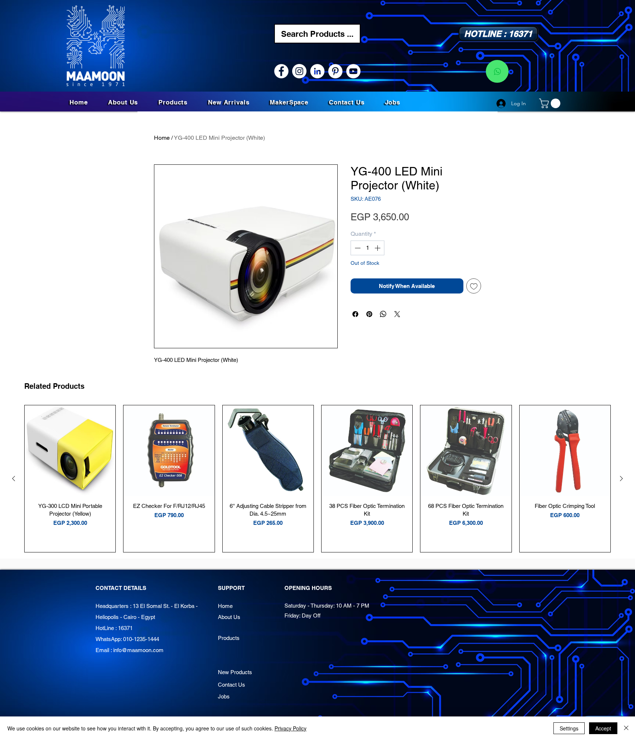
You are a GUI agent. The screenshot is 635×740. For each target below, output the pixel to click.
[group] (317, 479)
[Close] (626, 728)
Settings (569, 728)
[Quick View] (70, 450)
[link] (551, 103)
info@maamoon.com (138, 650)
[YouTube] (353, 71)
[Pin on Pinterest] (369, 314)
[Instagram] (299, 71)
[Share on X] (397, 314)
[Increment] (378, 248)
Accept (603, 728)
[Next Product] (621, 478)
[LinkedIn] (317, 71)
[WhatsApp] (497, 71)
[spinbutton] (367, 248)
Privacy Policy (290, 728)
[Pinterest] (335, 71)
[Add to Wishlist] (473, 285)
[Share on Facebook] (355, 314)
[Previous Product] (13, 478)
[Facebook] (281, 71)
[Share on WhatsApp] (383, 314)
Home (162, 137)
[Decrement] (357, 248)
